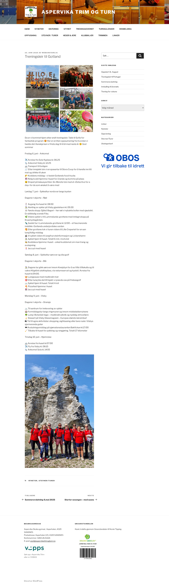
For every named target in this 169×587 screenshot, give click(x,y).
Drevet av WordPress (33, 581)
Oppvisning (106, 134)
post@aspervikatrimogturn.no (42, 541)
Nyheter (33, 481)
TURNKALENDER (106, 29)
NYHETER (39, 29)
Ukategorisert (107, 143)
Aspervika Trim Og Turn (78, 12)
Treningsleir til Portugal (110, 77)
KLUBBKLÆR (87, 35)
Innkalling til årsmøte (110, 87)
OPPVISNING (30, 35)
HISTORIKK (54, 29)
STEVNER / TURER (49, 35)
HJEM (27, 29)
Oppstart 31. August (109, 72)
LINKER (115, 35)
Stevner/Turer (47, 481)
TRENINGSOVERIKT (85, 29)
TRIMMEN (102, 35)
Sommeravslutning (109, 82)
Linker (104, 124)
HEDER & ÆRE (69, 35)
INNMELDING (125, 29)
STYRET (67, 29)
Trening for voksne (109, 91)
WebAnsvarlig (50, 53)
